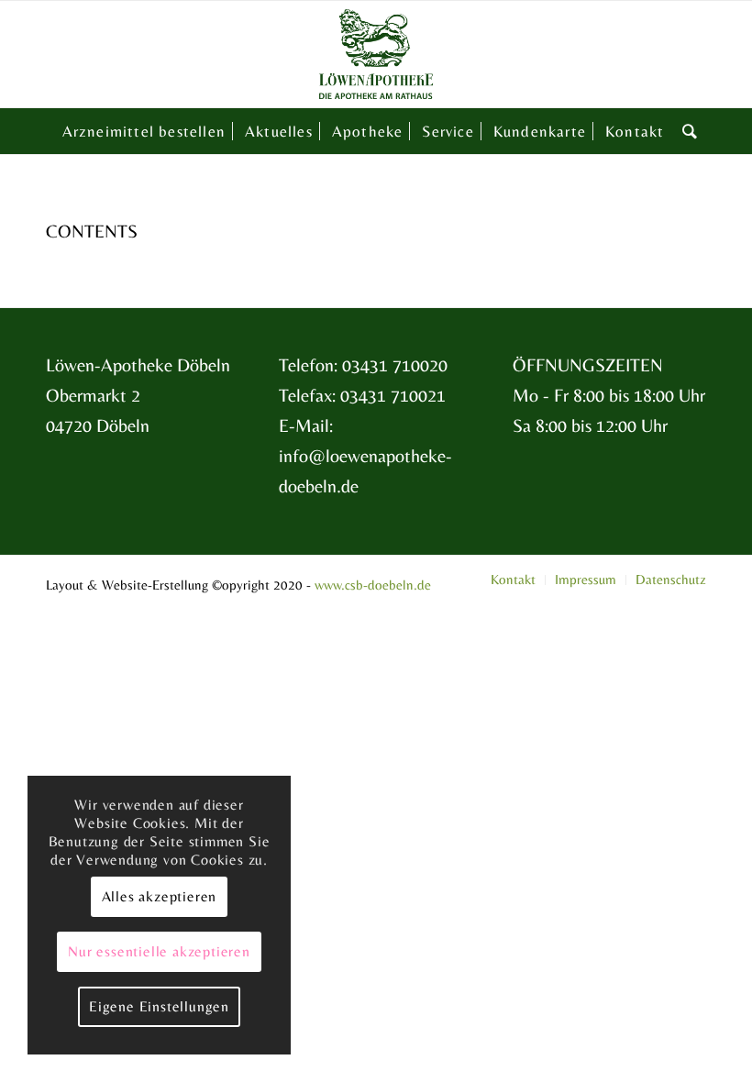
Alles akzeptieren (159, 896)
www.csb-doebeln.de (373, 584)
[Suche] (686, 131)
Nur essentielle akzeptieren (159, 951)
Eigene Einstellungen (159, 1006)
